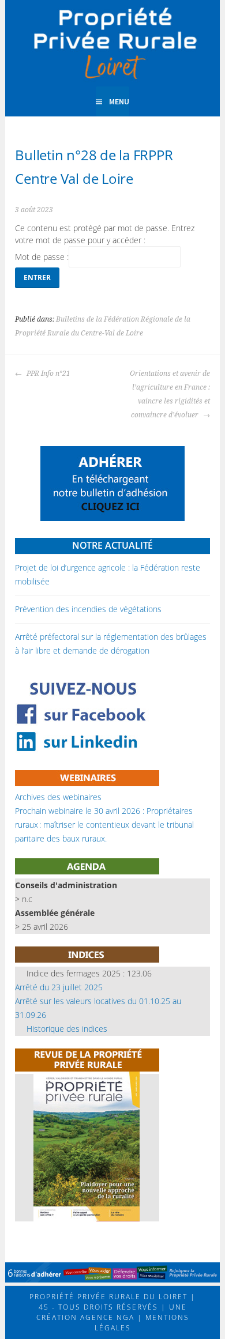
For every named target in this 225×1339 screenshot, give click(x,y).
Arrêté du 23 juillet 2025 (59, 987)
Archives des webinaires (58, 796)
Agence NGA (105, 1317)
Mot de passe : (42, 256)
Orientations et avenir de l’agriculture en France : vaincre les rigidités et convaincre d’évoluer (170, 394)
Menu (119, 101)
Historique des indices (67, 1028)
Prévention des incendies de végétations (88, 609)
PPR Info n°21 (47, 373)
